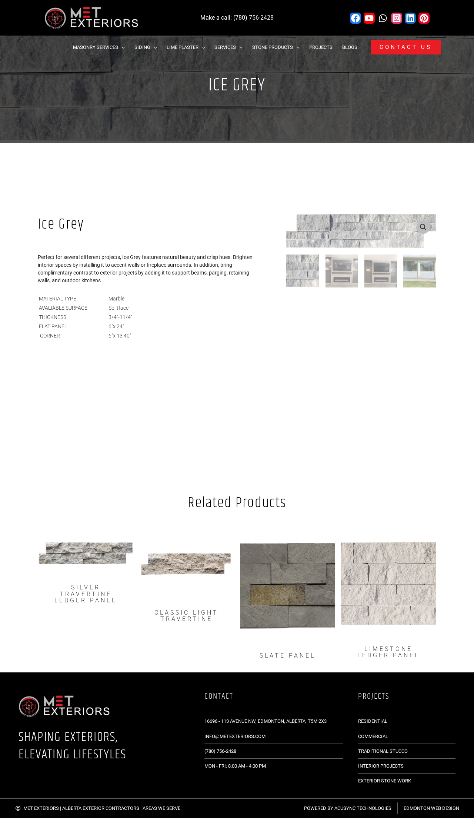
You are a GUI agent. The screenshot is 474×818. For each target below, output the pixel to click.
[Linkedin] (410, 18)
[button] (121, 47)
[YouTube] (369, 18)
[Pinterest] (424, 18)
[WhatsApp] (382, 18)
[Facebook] (355, 18)
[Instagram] (396, 18)
